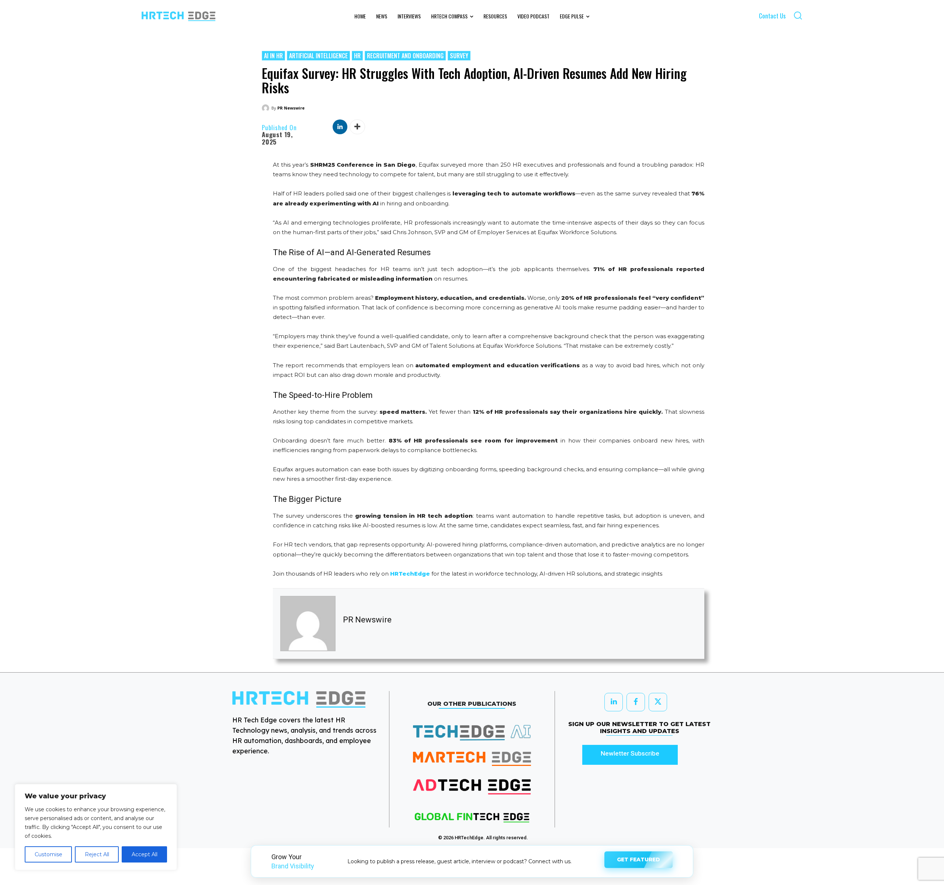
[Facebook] (636, 702)
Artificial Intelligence (318, 55)
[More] (357, 126)
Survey (459, 55)
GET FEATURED (638, 861)
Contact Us (772, 15)
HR (357, 55)
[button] (797, 15)
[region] (96, 827)
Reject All (97, 854)
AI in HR (273, 55)
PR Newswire (291, 108)
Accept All (144, 854)
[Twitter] (658, 702)
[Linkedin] (340, 126)
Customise (48, 854)
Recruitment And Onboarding (405, 55)
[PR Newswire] (266, 108)
